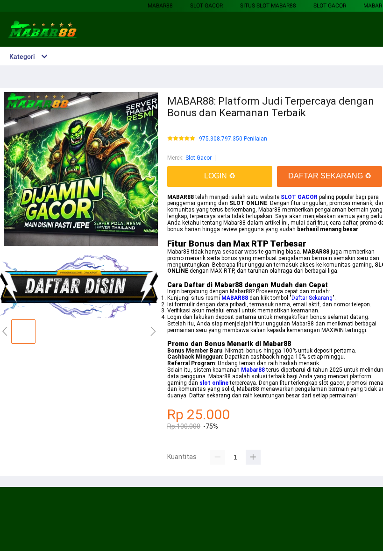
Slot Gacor (206, 5)
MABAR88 (160, 5)
